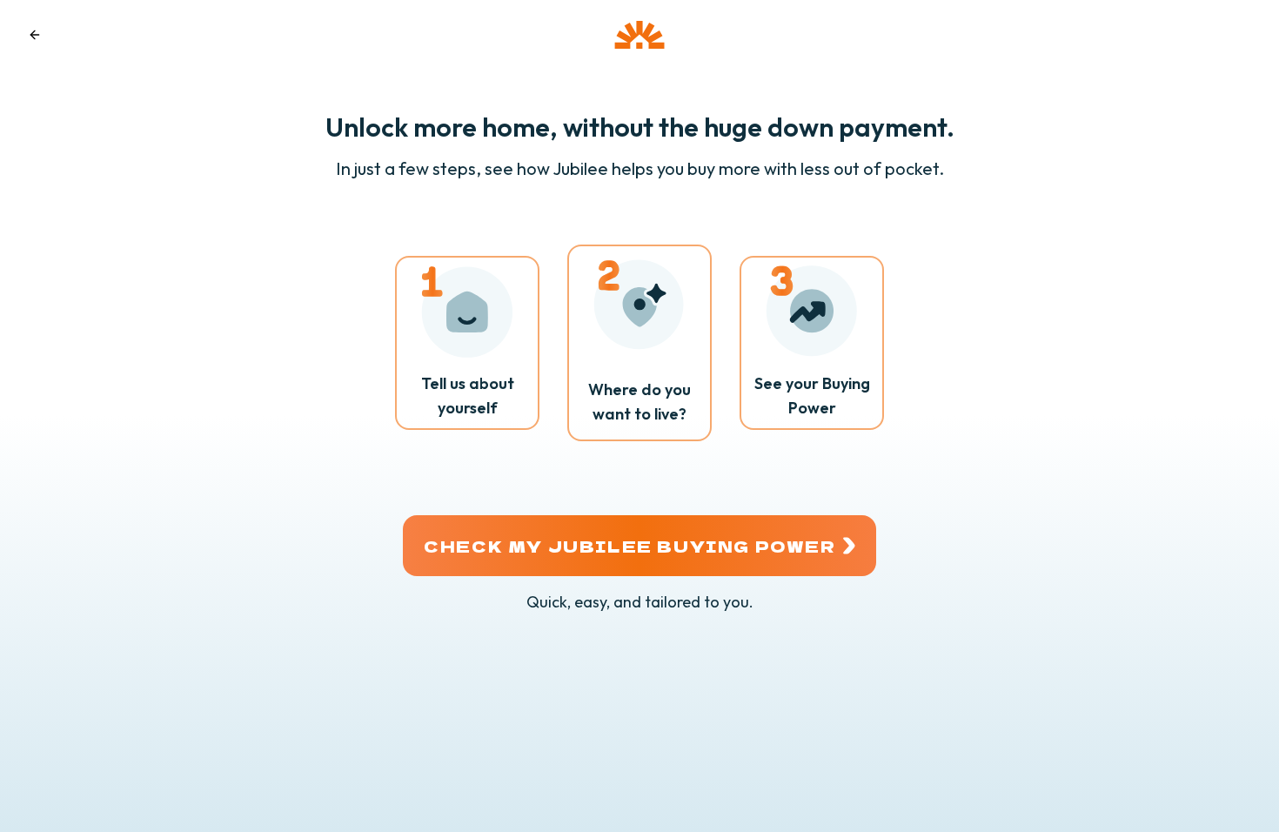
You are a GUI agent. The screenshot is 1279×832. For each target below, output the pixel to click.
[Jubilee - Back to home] (639, 35)
